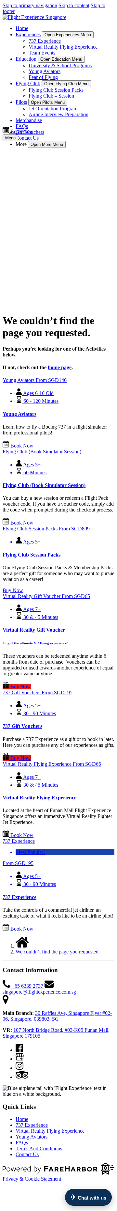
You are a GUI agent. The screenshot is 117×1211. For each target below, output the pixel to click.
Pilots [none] (21, 102)
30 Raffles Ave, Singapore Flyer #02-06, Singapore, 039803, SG (57, 1016)
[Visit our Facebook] (19, 1050)
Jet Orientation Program (53, 108)
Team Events (42, 52)
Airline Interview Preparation (58, 114)
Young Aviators (44, 71)
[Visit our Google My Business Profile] (20, 1059)
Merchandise (29, 120)
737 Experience (45, 41)
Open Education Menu (61, 59)
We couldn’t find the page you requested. (58, 951)
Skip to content (73, 5)
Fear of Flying (43, 77)
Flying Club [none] (28, 83)
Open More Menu (47, 144)
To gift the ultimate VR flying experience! (35, 643)
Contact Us (27, 138)
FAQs (22, 126)
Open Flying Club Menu (66, 83)
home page (60, 367)
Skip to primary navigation (30, 5)
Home (22, 28)
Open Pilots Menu (48, 102)
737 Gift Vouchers (22, 726)
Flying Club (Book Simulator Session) (44, 485)
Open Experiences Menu (68, 34)
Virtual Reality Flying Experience (63, 47)
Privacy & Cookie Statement (32, 1179)
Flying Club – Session (51, 96)
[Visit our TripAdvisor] (22, 1077)
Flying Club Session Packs (56, 90)
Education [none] (26, 59)
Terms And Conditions (39, 1148)
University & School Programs (60, 65)
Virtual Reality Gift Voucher (34, 630)
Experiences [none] (28, 34)
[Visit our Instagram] (19, 1068)
